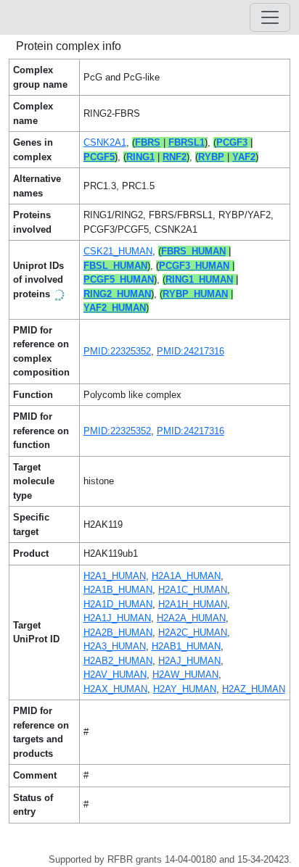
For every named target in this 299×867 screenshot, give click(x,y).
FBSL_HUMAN (115, 265)
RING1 (140, 157)
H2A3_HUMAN (114, 646)
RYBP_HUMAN (195, 294)
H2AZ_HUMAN (253, 689)
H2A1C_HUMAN (192, 589)
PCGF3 (231, 142)
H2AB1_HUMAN (186, 646)
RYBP (211, 157)
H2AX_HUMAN (115, 689)
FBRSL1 (186, 142)
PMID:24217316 (190, 351)
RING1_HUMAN (199, 279)
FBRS (147, 142)
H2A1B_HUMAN (117, 589)
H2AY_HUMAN (184, 689)
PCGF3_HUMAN (194, 265)
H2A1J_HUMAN (117, 618)
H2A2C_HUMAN (192, 632)
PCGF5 (99, 157)
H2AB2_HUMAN (117, 660)
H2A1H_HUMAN (192, 604)
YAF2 (243, 157)
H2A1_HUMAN (114, 576)
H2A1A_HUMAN (186, 576)
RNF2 (175, 157)
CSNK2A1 (104, 142)
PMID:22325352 (117, 351)
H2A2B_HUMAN (117, 632)
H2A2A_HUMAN (191, 618)
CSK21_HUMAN (117, 251)
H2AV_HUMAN (115, 674)
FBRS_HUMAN (193, 251)
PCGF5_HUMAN (118, 279)
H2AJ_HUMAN (189, 660)
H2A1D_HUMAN (117, 604)
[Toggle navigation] (270, 17)
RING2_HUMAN (117, 294)
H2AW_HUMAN (185, 674)
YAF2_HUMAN (114, 307)
